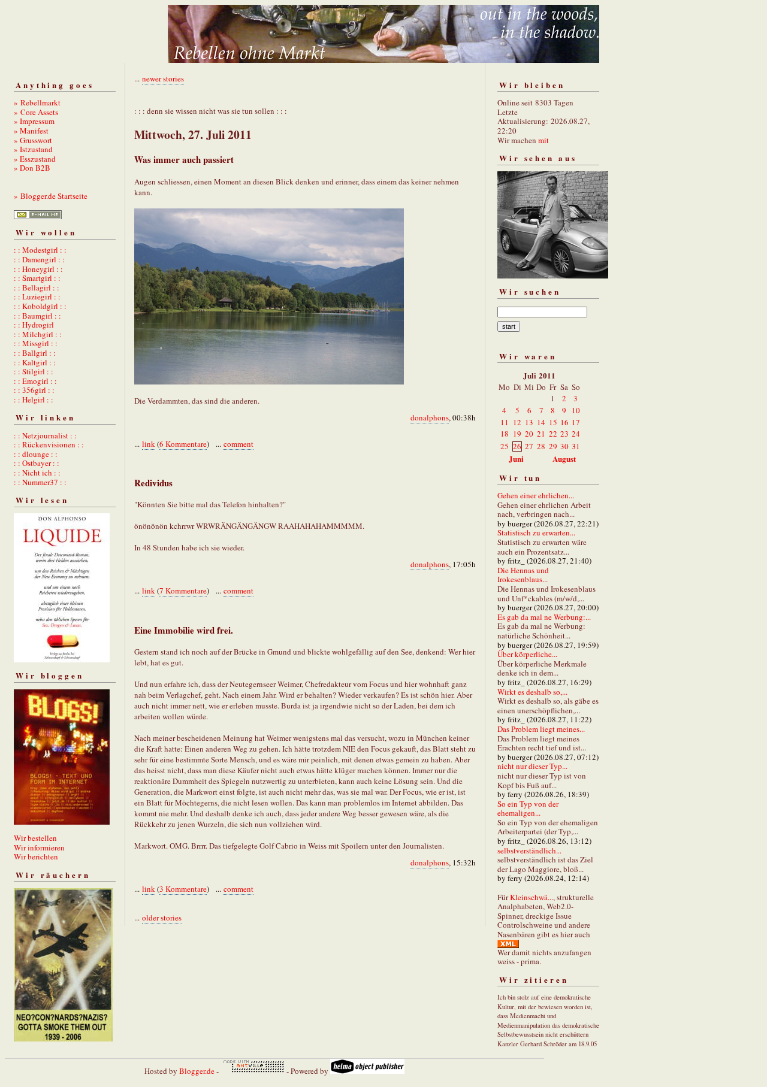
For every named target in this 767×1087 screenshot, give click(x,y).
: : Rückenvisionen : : (49, 444)
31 (576, 446)
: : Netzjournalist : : (45, 435)
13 (529, 422)
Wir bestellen (35, 837)
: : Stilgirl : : (33, 371)
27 (529, 446)
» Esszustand (35, 158)
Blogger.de (197, 1070)
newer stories (163, 78)
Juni (516, 458)
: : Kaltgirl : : (35, 362)
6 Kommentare (183, 443)
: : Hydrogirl (34, 324)
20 (529, 433)
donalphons (429, 417)
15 (553, 422)
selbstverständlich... (529, 850)
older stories (162, 917)
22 (553, 433)
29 (553, 446)
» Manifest (31, 130)
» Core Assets (36, 112)
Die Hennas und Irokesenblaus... (523, 575)
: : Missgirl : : (36, 343)
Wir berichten (36, 856)
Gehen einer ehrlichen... (535, 495)
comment (238, 443)
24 (576, 433)
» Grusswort (33, 140)
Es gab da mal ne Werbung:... (544, 616)
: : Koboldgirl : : (40, 306)
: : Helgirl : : (33, 399)
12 (517, 422)
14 (541, 422)
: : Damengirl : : (39, 259)
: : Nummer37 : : (40, 482)
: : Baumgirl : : (37, 315)
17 (576, 422)
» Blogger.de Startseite (50, 195)
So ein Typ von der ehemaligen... (527, 808)
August (564, 458)
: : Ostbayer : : (36, 463)
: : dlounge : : (36, 454)
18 (504, 433)
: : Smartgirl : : (37, 277)
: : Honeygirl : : (38, 269)
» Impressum (34, 121)
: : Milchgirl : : (38, 334)
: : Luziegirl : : (37, 296)
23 (564, 433)
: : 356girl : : (34, 389)
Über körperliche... (527, 654)
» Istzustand (33, 149)
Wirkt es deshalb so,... (532, 691)
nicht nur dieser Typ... (532, 766)
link (148, 443)
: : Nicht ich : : (37, 472)
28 (541, 446)
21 (541, 433)
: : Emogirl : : (35, 381)
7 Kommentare (183, 590)
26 (517, 446)
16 (564, 422)
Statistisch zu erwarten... (536, 532)
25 (504, 446)
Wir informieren (39, 847)
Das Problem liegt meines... (541, 728)
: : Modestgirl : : (40, 249)
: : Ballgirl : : (35, 352)
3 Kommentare (183, 888)
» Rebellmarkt (37, 102)
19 (517, 433)
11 (504, 422)
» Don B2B (32, 167)
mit (543, 140)
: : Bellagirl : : (36, 287)
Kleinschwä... (531, 897)
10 (576, 410)
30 (564, 446)
